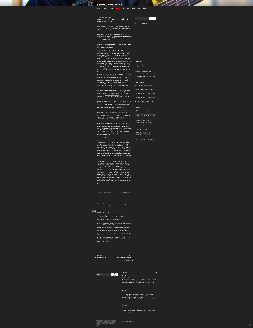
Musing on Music (149, 122)
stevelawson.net (110, 4)
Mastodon (124, 272)
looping (143, 117)
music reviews (146, 120)
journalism (138, 117)
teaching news (147, 134)
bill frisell (104, 192)
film (100, 193)
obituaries (149, 125)
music (126, 193)
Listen (111, 8)
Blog (128, 8)
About (104, 8)
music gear (148, 117)
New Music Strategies (140, 125)
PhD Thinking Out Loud (140, 127)
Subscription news (146, 132)
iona (111, 193)
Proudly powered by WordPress (128, 321)
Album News (147, 110)
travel (146, 136)
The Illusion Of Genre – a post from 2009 (143, 68)
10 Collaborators (139, 110)
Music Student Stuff (140, 122)
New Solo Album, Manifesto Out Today (143, 71)
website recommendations (148, 139)
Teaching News (139, 134)
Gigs (123, 8)
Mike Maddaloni (138, 85)
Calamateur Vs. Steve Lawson (112, 95)
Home (99, 8)
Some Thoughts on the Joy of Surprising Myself (145, 73)
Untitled (124, 275)
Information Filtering (150, 115)
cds (112, 192)
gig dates (137, 115)
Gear (139, 8)
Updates (150, 136)
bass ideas (138, 113)
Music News (138, 120)
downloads (117, 192)
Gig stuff (143, 115)
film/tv (148, 113)
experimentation (125, 192)
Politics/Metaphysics (140, 129)
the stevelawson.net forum (121, 25)
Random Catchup (150, 129)
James (98, 210)
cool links (144, 113)
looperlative (127, 91)
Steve (109, 17)
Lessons (133, 8)
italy (114, 193)
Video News (138, 139)
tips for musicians (139, 136)
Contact (144, 8)
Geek (153, 113)
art (100, 192)
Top (250, 325)
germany (104, 193)
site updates (138, 132)
